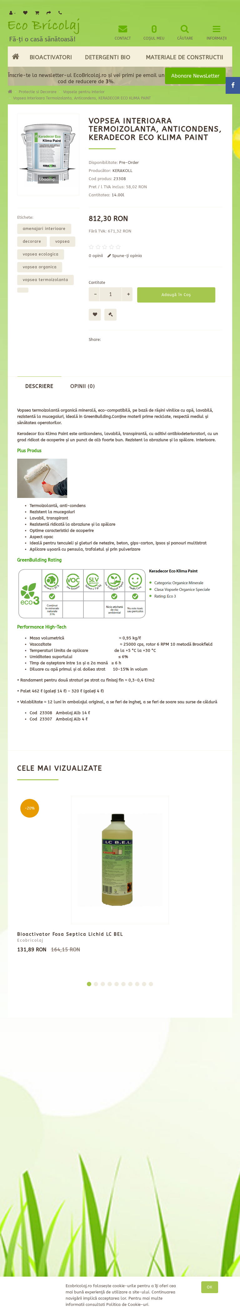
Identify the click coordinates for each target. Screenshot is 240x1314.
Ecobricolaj (30, 940)
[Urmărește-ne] (199, 1174)
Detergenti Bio (38, 1090)
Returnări (87, 1074)
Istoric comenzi (93, 1082)
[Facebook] (215, 1174)
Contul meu (89, 1065)
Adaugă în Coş (176, 295)
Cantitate (97, 282)
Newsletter (142, 1090)
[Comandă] (49, 13)
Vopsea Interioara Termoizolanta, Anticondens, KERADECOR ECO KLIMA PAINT (82, 98)
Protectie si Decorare (38, 92)
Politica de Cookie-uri (127, 1304)
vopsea (62, 241)
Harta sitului (37, 1155)
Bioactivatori (51, 57)
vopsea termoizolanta (45, 280)
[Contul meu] (12, 13)
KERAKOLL (122, 170)
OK (209, 1287)
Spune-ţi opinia (126, 255)
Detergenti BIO (107, 57)
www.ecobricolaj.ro (123, 1262)
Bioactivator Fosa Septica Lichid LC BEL (70, 934)
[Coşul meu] (37, 13)
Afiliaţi (138, 1074)
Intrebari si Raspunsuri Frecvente (32, 1106)
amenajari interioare (44, 229)
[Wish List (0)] (25, 13)
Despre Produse (40, 1082)
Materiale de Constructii (184, 57)
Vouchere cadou (148, 1065)
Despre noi (34, 1074)
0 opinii (96, 255)
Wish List (86, 1090)
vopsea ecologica (40, 254)
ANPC (22, 1185)
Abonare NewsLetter (195, 76)
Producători (144, 1057)
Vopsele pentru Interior (84, 92)
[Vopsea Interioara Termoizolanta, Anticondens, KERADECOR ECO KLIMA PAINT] (48, 154)
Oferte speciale (147, 1082)
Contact (85, 1057)
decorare (32, 241)
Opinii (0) (82, 386)
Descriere (39, 386)
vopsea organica (40, 267)
